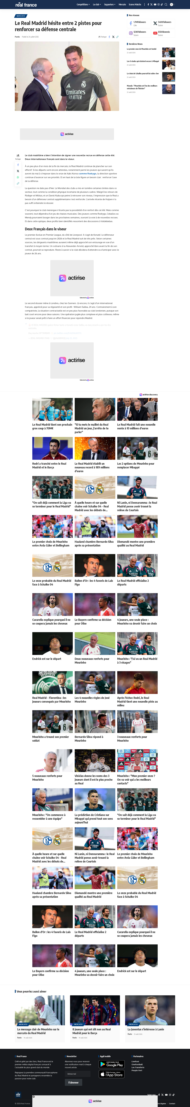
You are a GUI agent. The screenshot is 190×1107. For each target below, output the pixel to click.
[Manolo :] (168, 89)
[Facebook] (148, 4)
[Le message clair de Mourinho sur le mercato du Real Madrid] (40, 1010)
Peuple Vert (137, 1070)
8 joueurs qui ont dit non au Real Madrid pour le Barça (92, 1031)
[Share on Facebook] (109, 37)
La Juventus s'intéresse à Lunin (146, 1029)
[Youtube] (163, 33)
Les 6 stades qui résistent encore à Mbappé (143, 61)
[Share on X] (113, 37)
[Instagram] (158, 4)
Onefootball (137, 1064)
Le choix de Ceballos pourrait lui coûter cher (143, 73)
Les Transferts (138, 1067)
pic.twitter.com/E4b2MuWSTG (67, 333)
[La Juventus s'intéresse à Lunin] (150, 1010)
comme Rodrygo (87, 173)
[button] (144, 4)
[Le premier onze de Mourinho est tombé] (168, 52)
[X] (151, 4)
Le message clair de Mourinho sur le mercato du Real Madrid (38, 1031)
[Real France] (31, 4)
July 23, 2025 (71, 338)
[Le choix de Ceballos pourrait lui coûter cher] (168, 77)
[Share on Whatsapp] (18, 177)
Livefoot (135, 1061)
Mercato (21, 16)
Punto (17, 37)
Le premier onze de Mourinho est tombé (141, 49)
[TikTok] (161, 4)
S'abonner (73, 1082)
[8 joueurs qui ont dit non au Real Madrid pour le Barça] (95, 1010)
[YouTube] (155, 4)
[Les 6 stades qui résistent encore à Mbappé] (168, 65)
